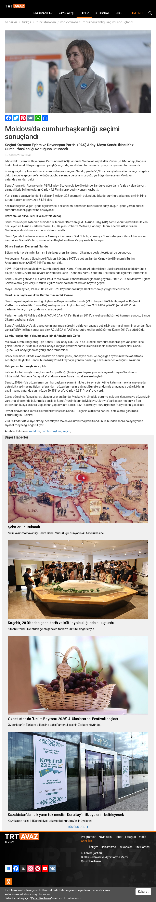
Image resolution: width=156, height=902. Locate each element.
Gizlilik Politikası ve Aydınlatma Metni (104, 857)
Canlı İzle (87, 841)
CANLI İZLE (137, 13)
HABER (84, 13)
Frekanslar (125, 847)
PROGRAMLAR (43, 13)
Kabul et (143, 891)
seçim (66, 431)
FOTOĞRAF (102, 13)
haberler (11, 22)
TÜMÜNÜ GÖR (76, 827)
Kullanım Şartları (91, 853)
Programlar (88, 836)
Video (142, 836)
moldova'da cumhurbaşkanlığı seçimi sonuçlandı (96, 22)
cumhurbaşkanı (52, 431)
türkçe (26, 22)
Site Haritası (142, 847)
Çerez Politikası (91, 861)
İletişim (93, 847)
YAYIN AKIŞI (66, 13)
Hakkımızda (108, 847)
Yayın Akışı (105, 836)
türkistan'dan (46, 22)
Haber (118, 836)
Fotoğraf (130, 836)
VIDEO (120, 13)
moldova (34, 431)
